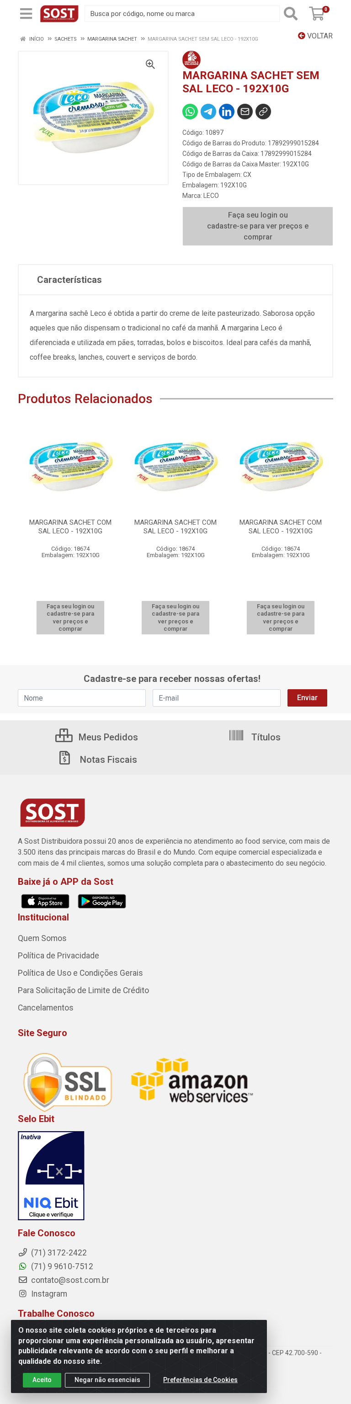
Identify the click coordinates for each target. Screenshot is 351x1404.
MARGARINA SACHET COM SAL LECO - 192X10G (70, 526)
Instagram (48, 1293)
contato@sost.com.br (69, 1280)
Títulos (265, 737)
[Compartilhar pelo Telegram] (208, 111)
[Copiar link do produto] (263, 111)
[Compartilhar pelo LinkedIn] (226, 111)
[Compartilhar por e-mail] (245, 111)
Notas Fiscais (107, 759)
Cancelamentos (46, 1007)
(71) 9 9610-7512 (61, 1266)
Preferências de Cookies (200, 1379)
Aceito (42, 1379)
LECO (211, 195)
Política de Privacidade (58, 955)
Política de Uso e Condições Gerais (80, 973)
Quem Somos (42, 938)
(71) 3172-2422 (58, 1252)
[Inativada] (175, 1176)
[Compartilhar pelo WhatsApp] (190, 111)
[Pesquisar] (292, 13)
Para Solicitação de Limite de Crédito (83, 990)
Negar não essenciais (107, 1379)
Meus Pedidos (107, 737)
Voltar (319, 36)
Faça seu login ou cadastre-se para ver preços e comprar (257, 226)
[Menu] (26, 13)
